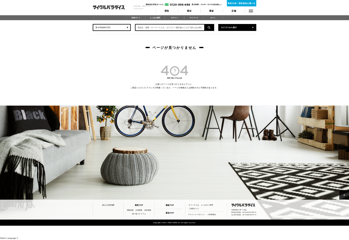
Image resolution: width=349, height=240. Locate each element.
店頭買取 (147, 210)
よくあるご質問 (207, 205)
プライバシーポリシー (196, 214)
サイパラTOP (108, 205)
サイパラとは (194, 205)
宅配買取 (130, 210)
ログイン (174, 18)
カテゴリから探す (229, 27)
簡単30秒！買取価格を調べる (241, 3)
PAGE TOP (344, 195)
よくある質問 (155, 18)
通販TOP (170, 205)
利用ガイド (136, 18)
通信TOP (170, 213)
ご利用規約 (211, 214)
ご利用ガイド (194, 209)
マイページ (193, 18)
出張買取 (139, 210)
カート (213, 18)
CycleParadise (112, 7)
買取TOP (139, 205)
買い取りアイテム (139, 214)
